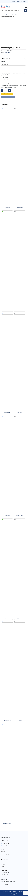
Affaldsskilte (7, 207)
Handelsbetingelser (7, 891)
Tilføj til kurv (7, 94)
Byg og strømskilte (19, 618)
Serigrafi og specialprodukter (7, 856)
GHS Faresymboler (19, 515)
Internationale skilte (7, 823)
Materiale (3, 56)
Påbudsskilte (19, 310)
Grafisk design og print (6, 854)
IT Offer (14, 894)
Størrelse (3, 61)
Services (3, 864)
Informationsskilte (7, 720)
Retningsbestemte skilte (7, 618)
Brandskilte (20, 412)
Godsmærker (7, 515)
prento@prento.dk (7, 845)
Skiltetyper (19, 1)
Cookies (14, 891)
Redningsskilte (7, 412)
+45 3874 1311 (6, 843)
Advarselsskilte (20, 207)
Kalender (19, 720)
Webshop (7, 15)
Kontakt (25, 1)
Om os (13, 1)
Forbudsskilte (14, 15)
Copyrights (20, 891)
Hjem (2, 15)
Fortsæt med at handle (8, 97)
